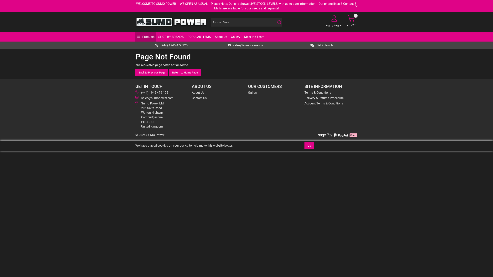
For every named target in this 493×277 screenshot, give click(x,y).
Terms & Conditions (317, 92)
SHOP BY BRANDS (171, 37)
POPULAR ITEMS (199, 37)
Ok (309, 145)
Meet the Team (254, 37)
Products (148, 37)
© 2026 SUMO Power (149, 135)
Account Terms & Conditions (323, 103)
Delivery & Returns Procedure (324, 98)
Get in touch (324, 45)
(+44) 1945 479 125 (174, 45)
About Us (221, 37)
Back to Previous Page (151, 72)
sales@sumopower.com (248, 45)
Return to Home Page (185, 72)
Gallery (235, 37)
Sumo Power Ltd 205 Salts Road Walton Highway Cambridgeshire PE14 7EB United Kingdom (152, 115)
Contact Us (199, 98)
